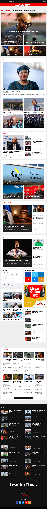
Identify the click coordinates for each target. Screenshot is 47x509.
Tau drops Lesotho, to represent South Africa (16, 260)
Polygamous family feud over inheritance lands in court (38, 213)
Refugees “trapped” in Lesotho (13, 452)
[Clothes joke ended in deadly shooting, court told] (34, 104)
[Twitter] (20, 502)
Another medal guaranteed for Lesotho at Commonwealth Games (38, 262)
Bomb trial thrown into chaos (38, 222)
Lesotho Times (5, 154)
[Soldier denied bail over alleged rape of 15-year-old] (28, 143)
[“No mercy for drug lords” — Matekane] (13, 121)
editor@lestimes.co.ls (26, 495)
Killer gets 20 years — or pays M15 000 (12, 53)
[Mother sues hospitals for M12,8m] (13, 104)
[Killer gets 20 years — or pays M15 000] (17, 215)
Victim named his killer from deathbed (22, 10)
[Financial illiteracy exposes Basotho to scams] (23, 174)
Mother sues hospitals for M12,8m (9, 112)
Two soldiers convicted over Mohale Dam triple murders (38, 218)
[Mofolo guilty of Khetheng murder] (18, 377)
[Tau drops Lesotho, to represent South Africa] (28, 148)
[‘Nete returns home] (17, 315)
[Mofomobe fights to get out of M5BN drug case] (28, 313)
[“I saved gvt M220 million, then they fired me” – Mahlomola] (13, 142)
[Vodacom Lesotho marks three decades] (34, 192)
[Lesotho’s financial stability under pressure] (13, 192)
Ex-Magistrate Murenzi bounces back (16, 310)
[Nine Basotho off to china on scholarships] (28, 339)
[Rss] (29, 502)
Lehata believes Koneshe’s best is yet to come (38, 257)
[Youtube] (26, 502)
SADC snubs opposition (36, 152)
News (4, 352)
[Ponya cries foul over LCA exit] (7, 305)
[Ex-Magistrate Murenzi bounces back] (17, 305)
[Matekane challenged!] (17, 295)
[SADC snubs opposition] (28, 154)
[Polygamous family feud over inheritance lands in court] (38, 208)
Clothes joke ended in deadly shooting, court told (33, 112)
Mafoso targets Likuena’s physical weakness (37, 248)
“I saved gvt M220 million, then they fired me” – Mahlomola (12, 152)
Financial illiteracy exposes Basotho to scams (17, 182)
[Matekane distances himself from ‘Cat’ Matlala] (28, 320)
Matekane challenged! (16, 299)
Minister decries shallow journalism (12, 91)
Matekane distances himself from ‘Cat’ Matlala (12, 42)
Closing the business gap (7, 319)
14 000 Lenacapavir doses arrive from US (7, 300)
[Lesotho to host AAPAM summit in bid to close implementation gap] (28, 137)
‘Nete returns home (16, 319)
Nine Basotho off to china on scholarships (34, 52)
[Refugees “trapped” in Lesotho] (4, 454)
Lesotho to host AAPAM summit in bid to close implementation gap (38, 137)
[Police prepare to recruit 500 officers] (34, 121)
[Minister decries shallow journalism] (23, 76)
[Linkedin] (23, 502)
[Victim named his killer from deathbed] (28, 326)
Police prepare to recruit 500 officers (31, 129)
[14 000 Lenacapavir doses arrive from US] (7, 295)
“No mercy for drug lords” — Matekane (10, 129)
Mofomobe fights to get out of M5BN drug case (24, 31)
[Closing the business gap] (7, 315)
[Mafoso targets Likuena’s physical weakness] (38, 242)
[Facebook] (17, 502)
